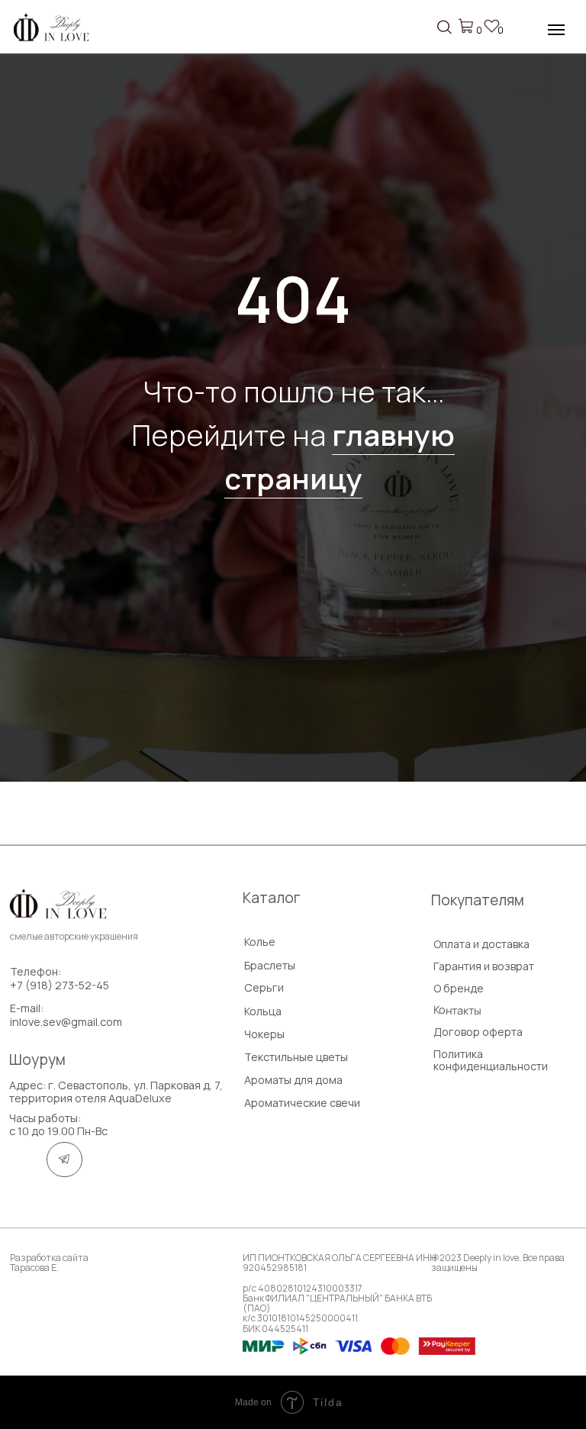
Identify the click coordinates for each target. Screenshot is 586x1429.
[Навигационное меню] (556, 29)
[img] (53, 29)
